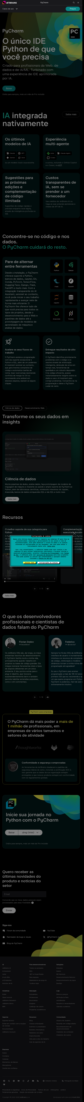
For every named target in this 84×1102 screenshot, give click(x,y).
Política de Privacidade (50, 553)
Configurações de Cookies (48, 562)
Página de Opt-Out (45, 558)
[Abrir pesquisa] (74, 2)
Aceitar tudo (29, 562)
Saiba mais (51, 546)
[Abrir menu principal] (78, 2)
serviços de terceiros (45, 555)
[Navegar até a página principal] (9, 2)
